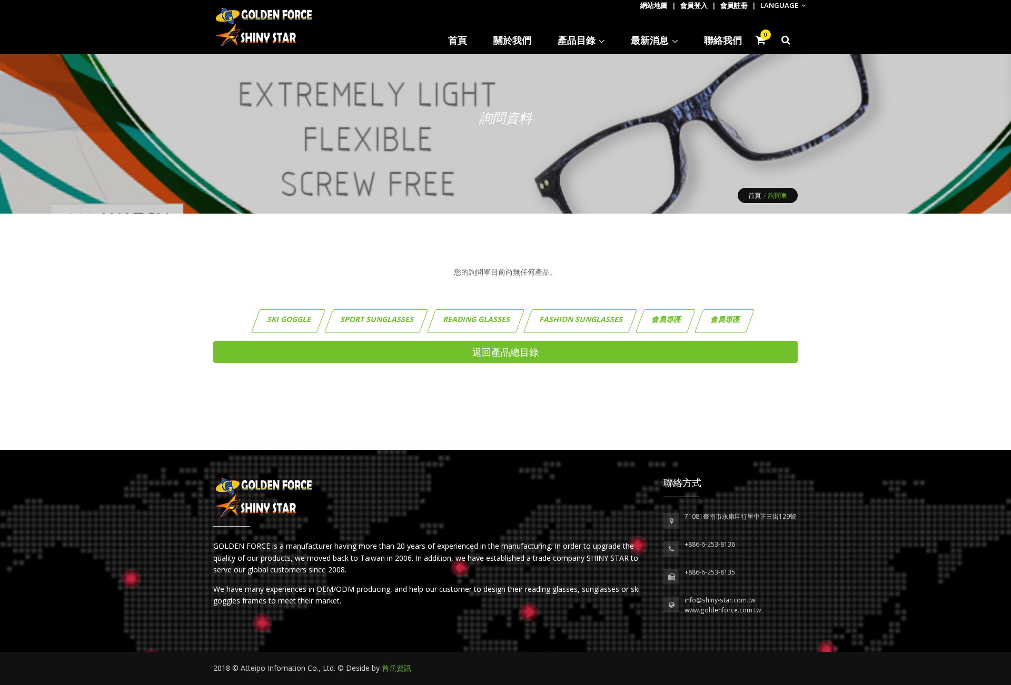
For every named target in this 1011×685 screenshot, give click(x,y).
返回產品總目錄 (505, 352)
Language (780, 5)
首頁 (754, 195)
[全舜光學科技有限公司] (264, 496)
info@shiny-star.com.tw (720, 600)
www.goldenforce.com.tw (723, 610)
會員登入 (694, 5)
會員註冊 (734, 5)
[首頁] (264, 27)
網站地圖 (654, 5)
